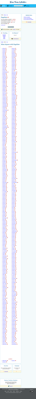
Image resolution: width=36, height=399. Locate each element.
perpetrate (4, 262)
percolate (13, 258)
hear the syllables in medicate (15, 227)
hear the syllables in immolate (15, 187)
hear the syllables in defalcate (6, 122)
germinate (4, 174)
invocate (3, 207)
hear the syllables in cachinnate (6, 78)
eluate (3, 145)
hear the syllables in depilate (15, 127)
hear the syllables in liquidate (15, 218)
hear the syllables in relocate (5, 278)
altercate (13, 58)
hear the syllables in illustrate (6, 185)
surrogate (4, 312)
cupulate (13, 115)
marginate (4, 223)
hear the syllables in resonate (15, 281)
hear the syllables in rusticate (15, 287)
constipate (13, 103)
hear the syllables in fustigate (15, 172)
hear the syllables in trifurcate (15, 323)
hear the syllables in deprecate (6, 128)
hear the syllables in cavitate (15, 87)
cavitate (13, 87)
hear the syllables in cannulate (15, 81)
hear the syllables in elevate (5, 144)
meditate (3, 228)
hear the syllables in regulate (15, 275)
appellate (13, 65)
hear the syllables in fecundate (6, 161)
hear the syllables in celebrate (6, 89)
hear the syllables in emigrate (6, 147)
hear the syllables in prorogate (6, 270)
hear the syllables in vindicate (15, 340)
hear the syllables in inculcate (15, 194)
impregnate (14, 190)
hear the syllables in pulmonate (6, 271)
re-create (13, 274)
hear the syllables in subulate (15, 308)
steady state (4, 303)
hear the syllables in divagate (15, 140)
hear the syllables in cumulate (15, 114)
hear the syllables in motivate (15, 235)
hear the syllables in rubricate (6, 285)
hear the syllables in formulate (6, 168)
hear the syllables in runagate (15, 286)
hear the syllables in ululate (5, 328)
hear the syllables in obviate (5, 245)
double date (14, 141)
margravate (14, 223)
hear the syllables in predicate (15, 266)
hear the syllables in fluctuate (15, 165)
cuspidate (4, 116)
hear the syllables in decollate (15, 119)
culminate (13, 112)
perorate (13, 261)
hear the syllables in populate (6, 265)
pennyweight (4, 258)
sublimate (13, 307)
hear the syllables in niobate (15, 240)
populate (3, 265)
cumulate (13, 114)
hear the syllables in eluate (5, 145)
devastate (4, 135)
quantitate (4, 273)
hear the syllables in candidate (6, 81)
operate (3, 246)
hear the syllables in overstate (6, 252)
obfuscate (4, 242)
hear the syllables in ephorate (6, 149)
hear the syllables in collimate (15, 94)
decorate (3, 120)
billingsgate (14, 73)
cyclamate (13, 116)
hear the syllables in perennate (6, 260)
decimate (3, 119)
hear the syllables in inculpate (6, 195)
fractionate (14, 169)
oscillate (3, 249)
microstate (13, 229)
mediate (3, 227)
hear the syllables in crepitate (15, 110)
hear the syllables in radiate (5, 274)
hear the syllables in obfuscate (6, 243)
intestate (13, 203)
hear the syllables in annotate (15, 61)
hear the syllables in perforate (15, 260)
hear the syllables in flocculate (6, 165)
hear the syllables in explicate (15, 155)
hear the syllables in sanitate (5, 290)
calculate (13, 78)
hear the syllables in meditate (6, 228)
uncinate (3, 329)
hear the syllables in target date (16, 315)
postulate (13, 265)
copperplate (4, 106)
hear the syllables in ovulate (5, 253)
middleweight (14, 231)
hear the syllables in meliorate (15, 228)
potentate (4, 266)
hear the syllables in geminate (6, 173)
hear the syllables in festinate (15, 162)
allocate (3, 58)
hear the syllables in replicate (15, 279)
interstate (4, 203)
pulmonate (4, 271)
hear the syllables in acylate (5, 53)
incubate (3, 194)
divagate (13, 140)
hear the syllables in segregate (6, 294)
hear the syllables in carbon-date (16, 84)
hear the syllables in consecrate (6, 102)
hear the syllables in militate (5, 232)
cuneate (3, 115)
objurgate (13, 242)
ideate (13, 183)
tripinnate (13, 324)
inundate (13, 206)
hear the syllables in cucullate (6, 112)
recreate (3, 275)
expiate (3, 154)
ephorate (3, 149)
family (4, 38)
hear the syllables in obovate (15, 244)
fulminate (13, 170)
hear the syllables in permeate (6, 261)
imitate (13, 186)
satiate (13, 290)
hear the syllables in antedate (15, 63)
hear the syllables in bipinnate (6, 74)
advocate (3, 56)
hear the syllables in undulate (6, 332)
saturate (3, 291)
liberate (13, 216)
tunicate (13, 325)
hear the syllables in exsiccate (15, 156)
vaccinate (13, 333)
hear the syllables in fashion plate (7, 360)
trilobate (3, 324)
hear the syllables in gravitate (6, 178)
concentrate (14, 98)
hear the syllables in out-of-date (16, 250)
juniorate (13, 360)
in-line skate (4, 191)
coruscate (13, 108)
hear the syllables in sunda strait (7, 311)
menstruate (4, 229)
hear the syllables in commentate (16, 95)
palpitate (13, 254)
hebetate (3, 179)
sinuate (3, 299)
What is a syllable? (27, 17)
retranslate (13, 282)
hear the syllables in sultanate (15, 310)
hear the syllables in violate (5, 341)
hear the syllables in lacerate (15, 211)
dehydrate (13, 123)
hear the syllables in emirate (15, 147)
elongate (13, 144)
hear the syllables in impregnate (16, 190)
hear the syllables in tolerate (5, 320)
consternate (4, 103)
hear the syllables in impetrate (6, 189)
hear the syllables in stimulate (15, 303)
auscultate (13, 69)
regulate (13, 275)
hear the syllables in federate (15, 161)
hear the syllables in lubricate (6, 220)
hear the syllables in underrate (15, 329)
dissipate (13, 139)
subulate (13, 308)
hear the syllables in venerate (15, 337)
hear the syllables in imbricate (6, 186)
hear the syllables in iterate (14, 210)
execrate (13, 153)
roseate (13, 283)
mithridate (13, 232)
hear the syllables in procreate (6, 268)
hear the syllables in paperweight (7, 256)
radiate (3, 274)
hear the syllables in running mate (7, 287)
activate (3, 52)
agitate (13, 57)
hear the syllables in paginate (15, 253)
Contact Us (14, 29)
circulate (3, 91)
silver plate (4, 298)
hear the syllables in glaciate (15, 174)
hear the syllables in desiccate (15, 131)
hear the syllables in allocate (5, 59)
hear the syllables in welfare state (7, 344)
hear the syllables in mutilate (15, 236)
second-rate (14, 292)
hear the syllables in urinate (5, 333)
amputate (13, 60)
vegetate (3, 337)
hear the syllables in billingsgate (16, 73)
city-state (13, 91)
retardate (3, 282)
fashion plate (4, 360)
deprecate (4, 128)
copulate (13, 106)
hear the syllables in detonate (15, 133)
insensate (4, 200)
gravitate (3, 178)
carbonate (4, 85)
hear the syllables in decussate (15, 120)
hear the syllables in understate (6, 331)
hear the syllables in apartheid (15, 64)
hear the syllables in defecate (15, 122)
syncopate (13, 312)
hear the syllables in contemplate (16, 105)
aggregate (4, 57)
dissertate (4, 139)
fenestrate (4, 162)
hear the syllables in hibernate (15, 181)
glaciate (13, 174)
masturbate (4, 225)
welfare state (4, 344)
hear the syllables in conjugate (15, 101)
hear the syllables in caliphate (15, 80)
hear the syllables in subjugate (6, 307)
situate (13, 299)
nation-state (4, 237)
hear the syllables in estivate (15, 151)
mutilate (13, 236)
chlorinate (4, 90)
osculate (13, 249)
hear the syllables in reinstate (6, 277)
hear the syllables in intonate (15, 204)
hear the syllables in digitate (5, 136)
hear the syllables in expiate (5, 155)
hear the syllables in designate (6, 132)
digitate (3, 136)
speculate (4, 300)
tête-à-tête (4, 317)
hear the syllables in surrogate (6, 312)
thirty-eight (14, 317)
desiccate (13, 131)
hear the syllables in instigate (6, 202)
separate (3, 295)
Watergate (13, 342)
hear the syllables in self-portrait (16, 294)
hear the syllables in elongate (15, 144)
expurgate (4, 156)
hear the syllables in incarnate (6, 193)
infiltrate (13, 198)
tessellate (13, 316)
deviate (13, 135)
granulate (4, 177)
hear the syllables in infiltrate (15, 198)
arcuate (3, 68)
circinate (13, 90)
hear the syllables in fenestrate (6, 162)
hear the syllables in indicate (15, 197)
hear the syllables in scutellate (6, 293)
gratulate (13, 177)
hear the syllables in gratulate (15, 177)
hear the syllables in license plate (7, 218)
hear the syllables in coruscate (15, 109)
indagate (3, 196)
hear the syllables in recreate (5, 275)
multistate (4, 236)
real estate (4, 361)
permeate (4, 261)
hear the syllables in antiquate (6, 64)
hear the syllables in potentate (6, 266)
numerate (13, 241)
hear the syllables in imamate (15, 185)
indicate (13, 196)
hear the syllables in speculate (6, 300)
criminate (4, 111)
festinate (13, 162)
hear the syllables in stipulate (6, 304)
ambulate (4, 60)
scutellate (4, 292)
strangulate (14, 304)
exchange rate (14, 152)
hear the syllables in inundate (15, 206)
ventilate (3, 338)
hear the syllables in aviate (14, 70)
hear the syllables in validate (15, 335)
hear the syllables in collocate (6, 95)
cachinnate (4, 78)
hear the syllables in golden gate (7, 176)
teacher (4, 36)
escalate (13, 149)
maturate (13, 225)
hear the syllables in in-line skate (7, 191)
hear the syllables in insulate (15, 202)
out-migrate (4, 250)
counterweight (4, 110)
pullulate (13, 270)
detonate (13, 133)
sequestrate (14, 295)
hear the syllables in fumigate (6, 172)
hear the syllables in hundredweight (17, 182)
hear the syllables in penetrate (15, 257)
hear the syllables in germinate (6, 174)
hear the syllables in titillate (5, 319)
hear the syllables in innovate (15, 199)
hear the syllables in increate (15, 193)
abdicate (3, 48)
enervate (13, 148)
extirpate (3, 157)
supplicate (13, 311)
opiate (13, 246)
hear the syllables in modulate (6, 235)
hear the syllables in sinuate (5, 299)
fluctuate (13, 165)
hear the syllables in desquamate (7, 133)
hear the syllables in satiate (14, 290)
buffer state (4, 77)
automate (4, 70)
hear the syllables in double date (16, 141)
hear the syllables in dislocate (15, 137)
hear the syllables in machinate (6, 222)
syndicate (4, 313)
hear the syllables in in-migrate (16, 191)
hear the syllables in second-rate (16, 293)
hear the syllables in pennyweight (7, 258)
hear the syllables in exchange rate (17, 152)
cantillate (4, 82)
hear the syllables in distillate (6, 140)
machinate (4, 221)
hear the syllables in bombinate (6, 76)
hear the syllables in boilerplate (16, 74)
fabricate (13, 158)
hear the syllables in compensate (16, 97)
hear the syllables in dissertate (6, 139)
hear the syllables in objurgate (15, 243)
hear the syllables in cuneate (5, 115)
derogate (13, 129)
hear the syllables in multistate (6, 236)
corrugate (4, 108)
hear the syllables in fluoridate (6, 166)
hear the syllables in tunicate (15, 325)
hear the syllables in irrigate (5, 208)
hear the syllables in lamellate (6, 212)
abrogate (3, 49)
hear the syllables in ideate (14, 183)
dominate (4, 141)
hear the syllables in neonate (15, 239)
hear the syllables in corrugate (6, 109)
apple (4, 37)
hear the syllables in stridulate (6, 306)
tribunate (4, 323)
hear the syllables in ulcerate (15, 327)
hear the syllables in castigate (15, 86)
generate (13, 173)
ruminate (3, 286)
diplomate (13, 136)
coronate (3, 107)
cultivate (3, 114)
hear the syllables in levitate (5, 216)
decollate (13, 119)
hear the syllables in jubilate (5, 211)
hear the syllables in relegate (15, 277)
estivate (13, 150)
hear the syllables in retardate (6, 282)
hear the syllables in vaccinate (15, 333)
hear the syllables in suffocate (6, 310)
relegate (13, 277)
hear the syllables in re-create (15, 274)
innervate (4, 199)
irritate (13, 208)
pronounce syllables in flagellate (8, 23)
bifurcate (3, 73)
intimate (3, 204)
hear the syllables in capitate (15, 82)
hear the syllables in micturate (6, 231)
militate (3, 232)
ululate (3, 328)
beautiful (4, 34)
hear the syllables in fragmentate (7, 170)
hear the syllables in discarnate (6, 137)
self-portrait (14, 294)
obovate (13, 244)
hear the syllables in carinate (15, 85)
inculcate (13, 194)
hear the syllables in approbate (6, 66)
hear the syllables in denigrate (15, 126)
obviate (3, 245)
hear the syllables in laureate (15, 214)
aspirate (3, 69)
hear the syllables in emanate (15, 145)
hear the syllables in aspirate (5, 69)
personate (13, 262)
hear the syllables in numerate (15, 241)
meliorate (13, 228)
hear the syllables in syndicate (6, 314)
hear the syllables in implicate (15, 189)
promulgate (4, 269)
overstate (4, 252)
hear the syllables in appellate (15, 65)
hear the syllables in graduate (15, 176)
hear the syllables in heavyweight (16, 178)
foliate (13, 166)
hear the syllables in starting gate (16, 302)
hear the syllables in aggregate (6, 57)
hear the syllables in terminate (6, 316)
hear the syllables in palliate (5, 254)
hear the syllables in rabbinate (15, 273)
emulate (3, 148)
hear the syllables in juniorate (15, 360)
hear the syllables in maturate (15, 225)
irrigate (3, 208)
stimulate (13, 303)
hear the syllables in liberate (15, 216)
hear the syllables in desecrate (6, 131)
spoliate (13, 300)
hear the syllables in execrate (15, 153)
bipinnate (4, 74)
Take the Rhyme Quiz (16, 38)
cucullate (3, 112)
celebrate (3, 89)
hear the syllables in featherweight (17, 160)
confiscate (13, 99)
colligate (3, 94)
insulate (13, 202)
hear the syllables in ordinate (15, 248)
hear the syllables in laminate (15, 212)
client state (4, 93)
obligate (3, 244)
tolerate (3, 320)
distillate (3, 140)
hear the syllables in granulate (6, 177)
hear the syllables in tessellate (15, 316)
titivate (13, 319)
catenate (3, 87)
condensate (4, 99)
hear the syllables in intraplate (6, 206)
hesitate (3, 181)
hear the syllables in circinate (15, 90)
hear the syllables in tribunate (6, 323)
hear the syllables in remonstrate (16, 278)
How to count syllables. (28, 18)
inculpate (4, 195)
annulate (3, 62)
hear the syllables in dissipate (15, 139)
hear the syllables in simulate (15, 298)
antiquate (4, 64)
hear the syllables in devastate (6, 135)
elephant (4, 35)
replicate (13, 279)
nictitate (3, 240)
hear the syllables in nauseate (15, 237)
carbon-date (14, 83)
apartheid (13, 64)
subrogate (4, 308)
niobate (13, 240)
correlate (13, 107)
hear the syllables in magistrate (16, 222)
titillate (3, 319)
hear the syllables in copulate (15, 106)
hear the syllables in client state (6, 93)
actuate (13, 52)
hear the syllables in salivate (15, 289)
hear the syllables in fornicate (15, 168)
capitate (13, 82)
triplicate (3, 325)
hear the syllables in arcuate (5, 68)
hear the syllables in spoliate (15, 300)
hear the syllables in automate (6, 70)
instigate (3, 202)
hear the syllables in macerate (15, 220)
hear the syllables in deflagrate (6, 123)
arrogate (13, 68)
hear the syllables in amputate (15, 60)
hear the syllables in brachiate (15, 76)
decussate (13, 120)
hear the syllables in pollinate (15, 264)
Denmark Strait (4, 127)
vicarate (3, 340)
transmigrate (14, 320)
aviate (13, 70)
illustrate (3, 185)
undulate (3, 332)
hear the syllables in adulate (5, 55)
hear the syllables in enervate (15, 148)
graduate (13, 175)
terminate (4, 316)
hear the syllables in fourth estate (7, 169)
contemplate (14, 104)
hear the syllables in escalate (15, 149)
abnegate (13, 48)
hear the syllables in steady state (7, 303)
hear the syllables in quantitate (6, 273)
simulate (13, 298)
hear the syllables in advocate (6, 56)
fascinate (3, 160)
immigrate (4, 187)
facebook (30, 391)
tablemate (13, 313)
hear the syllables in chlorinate (6, 90)
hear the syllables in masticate (15, 224)
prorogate (4, 270)
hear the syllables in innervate (6, 199)
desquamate (4, 133)
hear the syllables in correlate (15, 107)
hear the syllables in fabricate (15, 158)
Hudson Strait (4, 182)
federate (13, 161)
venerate (13, 337)
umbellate (13, 328)
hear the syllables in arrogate (15, 68)
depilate (13, 127)
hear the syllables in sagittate (6, 289)
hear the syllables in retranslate (16, 282)
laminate (13, 212)
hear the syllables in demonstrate (7, 126)
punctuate (13, 271)
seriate (3, 296)
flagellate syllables (8, 17)
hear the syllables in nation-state (7, 237)
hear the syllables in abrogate (6, 49)
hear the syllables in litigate (5, 219)
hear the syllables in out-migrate (7, 250)
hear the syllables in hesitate (5, 181)
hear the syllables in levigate (15, 215)
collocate (3, 95)
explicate (13, 154)
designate (4, 132)
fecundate (4, 161)
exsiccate (13, 156)
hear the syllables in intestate (15, 203)
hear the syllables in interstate (6, 203)
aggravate (13, 56)
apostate (3, 65)
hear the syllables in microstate (16, 229)
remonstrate (14, 278)
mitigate (3, 233)
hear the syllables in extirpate (6, 157)
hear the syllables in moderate (15, 233)
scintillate (13, 291)
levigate (13, 215)
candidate (4, 81)
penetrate (13, 257)
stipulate (3, 304)
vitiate (13, 341)
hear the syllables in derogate (15, 130)
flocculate (4, 165)
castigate (13, 86)
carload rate (4, 86)
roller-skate (4, 283)
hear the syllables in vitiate (14, 341)
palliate (3, 254)
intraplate (4, 206)
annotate (13, 61)
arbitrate (13, 66)
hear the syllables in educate (15, 143)
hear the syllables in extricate (15, 157)
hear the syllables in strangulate (16, 304)
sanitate (3, 290)
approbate (4, 66)
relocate (3, 278)
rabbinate (13, 273)
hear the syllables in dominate (6, 141)
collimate (13, 94)
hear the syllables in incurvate (15, 195)
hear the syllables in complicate (6, 98)
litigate (3, 219)
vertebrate (13, 338)
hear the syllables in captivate (6, 84)
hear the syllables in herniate (15, 179)
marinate (3, 224)
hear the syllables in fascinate (6, 160)
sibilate (13, 296)
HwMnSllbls (18, 2)
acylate (3, 53)
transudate (4, 321)
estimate (3, 150)
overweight (14, 252)
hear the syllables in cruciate (15, 111)
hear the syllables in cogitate (15, 93)
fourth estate (4, 169)
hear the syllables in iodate (14, 207)
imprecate (4, 190)
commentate (14, 95)
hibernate (13, 181)
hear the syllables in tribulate (15, 321)
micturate (4, 231)
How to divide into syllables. (28, 19)
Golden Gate (4, 175)
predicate (13, 266)
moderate (13, 233)
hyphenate (4, 183)
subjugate (4, 307)
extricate (13, 157)
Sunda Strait (4, 311)
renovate (3, 279)
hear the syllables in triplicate (6, 325)
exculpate (4, 153)
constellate (14, 102)
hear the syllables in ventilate (6, 339)
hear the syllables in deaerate (15, 118)
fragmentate (4, 170)
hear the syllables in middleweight (17, 231)
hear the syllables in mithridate (16, 232)
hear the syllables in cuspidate (6, 116)
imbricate (4, 186)
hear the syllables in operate (5, 247)
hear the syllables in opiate (14, 247)
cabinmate (13, 77)
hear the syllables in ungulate (15, 332)
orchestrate (4, 248)
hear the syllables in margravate (16, 223)
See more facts (6, 371)
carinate (13, 85)
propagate (13, 269)
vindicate (13, 340)
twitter (32, 391)
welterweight (14, 344)
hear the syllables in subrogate (6, 308)
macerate (13, 220)
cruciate (13, 111)
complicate (4, 98)
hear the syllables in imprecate (6, 190)
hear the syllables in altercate (15, 59)
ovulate (3, 253)
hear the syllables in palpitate (15, 254)
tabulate (3, 315)
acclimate (13, 49)
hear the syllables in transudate (6, 321)
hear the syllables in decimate (6, 119)
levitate (3, 216)
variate (13, 336)
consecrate (4, 102)
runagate (13, 286)
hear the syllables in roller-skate (7, 283)
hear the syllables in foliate (14, 166)
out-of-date (14, 250)
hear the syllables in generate (15, 173)
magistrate (13, 221)
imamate (13, 185)
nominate (4, 241)
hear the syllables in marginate (6, 223)
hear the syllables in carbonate (6, 85)
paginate (13, 253)
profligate (13, 267)
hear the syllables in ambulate (6, 60)
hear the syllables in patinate (15, 256)
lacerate (13, 211)
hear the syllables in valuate (5, 336)
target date (13, 315)
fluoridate (4, 166)
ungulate (13, 332)
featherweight (14, 160)
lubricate (3, 220)
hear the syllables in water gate (6, 342)
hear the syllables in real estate (6, 362)
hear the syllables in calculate (15, 78)
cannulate (13, 81)
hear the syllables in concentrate (16, 98)
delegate (3, 124)
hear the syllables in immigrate (6, 187)
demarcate (13, 124)
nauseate (13, 237)
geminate (4, 173)
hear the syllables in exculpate (6, 153)
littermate (13, 219)
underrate (13, 329)
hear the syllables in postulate (15, 265)
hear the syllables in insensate (6, 201)
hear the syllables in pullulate (15, 270)
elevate (3, 144)
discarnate (4, 137)
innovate (13, 199)
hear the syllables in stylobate (15, 306)
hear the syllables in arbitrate (15, 66)
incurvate (13, 195)
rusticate (13, 287)
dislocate (13, 137)
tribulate (13, 321)
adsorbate (13, 53)
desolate (13, 132)
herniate (13, 179)
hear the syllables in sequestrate (16, 295)
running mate (4, 287)
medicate (13, 227)
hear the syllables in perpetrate (6, 262)
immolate (13, 187)
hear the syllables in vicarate (5, 340)
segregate (4, 294)
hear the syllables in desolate (15, 132)
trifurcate (13, 323)
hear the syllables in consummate (7, 105)
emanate (13, 145)
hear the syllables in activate (5, 52)
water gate (4, 342)
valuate (3, 336)
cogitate (13, 93)
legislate (3, 215)
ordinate (13, 248)
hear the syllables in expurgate (6, 156)
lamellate (4, 212)
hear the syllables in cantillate (6, 82)
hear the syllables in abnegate (15, 48)
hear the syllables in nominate (6, 241)
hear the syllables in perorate (15, 261)
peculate (3, 257)
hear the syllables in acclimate (15, 49)
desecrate (4, 131)
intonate (13, 204)
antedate (13, 62)
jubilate (3, 211)
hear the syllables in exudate (5, 158)
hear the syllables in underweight (16, 331)
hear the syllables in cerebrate (15, 89)
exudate (3, 158)
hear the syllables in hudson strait (7, 182)
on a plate (13, 245)
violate (3, 341)
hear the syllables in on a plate (15, 245)
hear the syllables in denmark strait (8, 127)
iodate (13, 207)
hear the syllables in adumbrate (16, 55)
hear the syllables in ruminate (6, 286)
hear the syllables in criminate (6, 111)
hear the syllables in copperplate (7, 106)
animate (3, 61)
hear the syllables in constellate (16, 102)
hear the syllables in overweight (16, 252)
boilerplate (14, 74)
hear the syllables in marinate (6, 224)
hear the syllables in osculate (15, 249)
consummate (4, 104)
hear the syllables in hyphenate (6, 183)
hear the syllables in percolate (15, 258)
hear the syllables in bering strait (16, 72)
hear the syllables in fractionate (16, 169)
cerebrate (13, 89)
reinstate (3, 277)
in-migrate (14, 191)
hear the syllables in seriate (5, 296)
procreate (4, 267)
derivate (3, 129)
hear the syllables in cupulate (15, 115)
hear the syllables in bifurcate (6, 73)
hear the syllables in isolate (5, 210)
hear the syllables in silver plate (6, 298)
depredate (13, 128)
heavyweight (14, 178)
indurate (3, 198)
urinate (3, 333)
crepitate (13, 110)
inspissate (13, 200)
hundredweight (14, 182)
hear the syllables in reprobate (6, 281)
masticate (13, 224)
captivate (3, 83)
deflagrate (4, 123)
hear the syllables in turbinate (6, 327)
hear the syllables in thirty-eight (16, 317)
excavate (3, 152)
